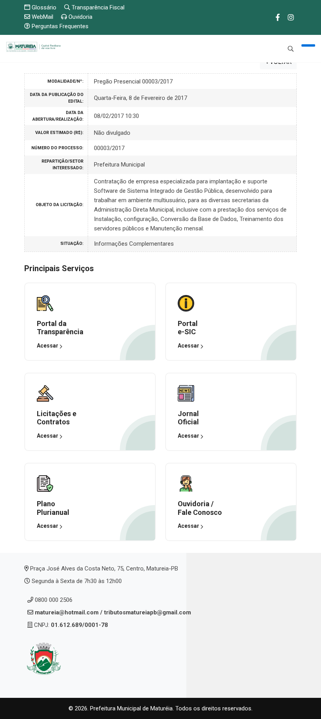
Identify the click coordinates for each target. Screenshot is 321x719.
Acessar (48, 345)
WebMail (41, 16)
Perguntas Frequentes (59, 26)
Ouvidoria (79, 16)
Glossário (43, 7)
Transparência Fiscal (97, 7)
